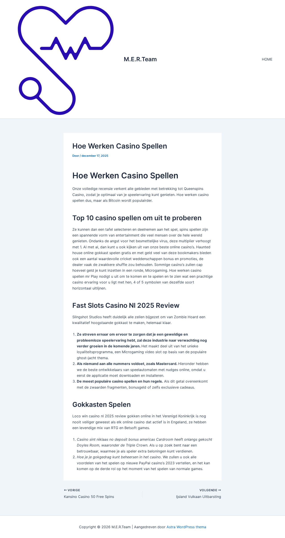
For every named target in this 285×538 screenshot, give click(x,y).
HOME (267, 59)
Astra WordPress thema (186, 527)
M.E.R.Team (140, 59)
